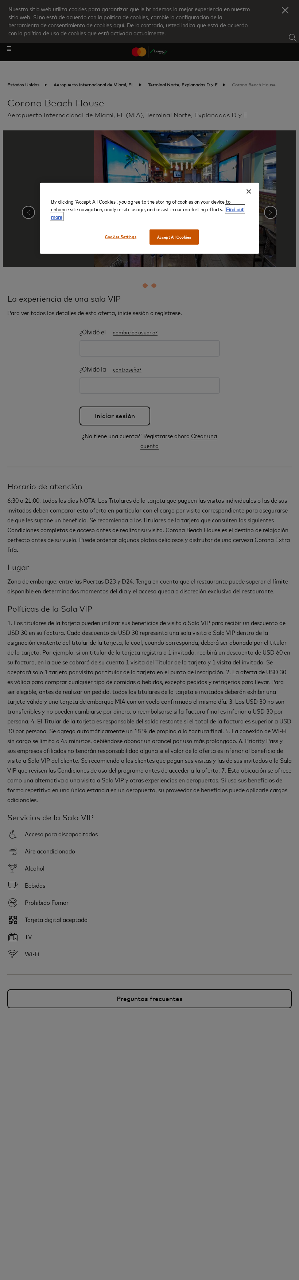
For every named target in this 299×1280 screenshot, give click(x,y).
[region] (149, 218)
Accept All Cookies (174, 237)
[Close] (249, 192)
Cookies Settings (120, 236)
